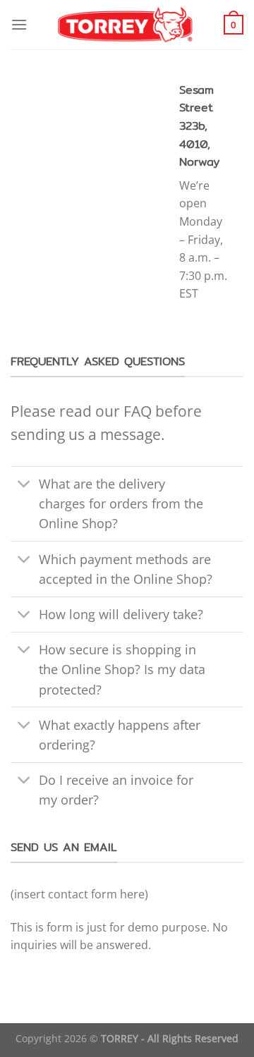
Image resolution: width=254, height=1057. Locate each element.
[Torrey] (127, 25)
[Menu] (19, 24)
